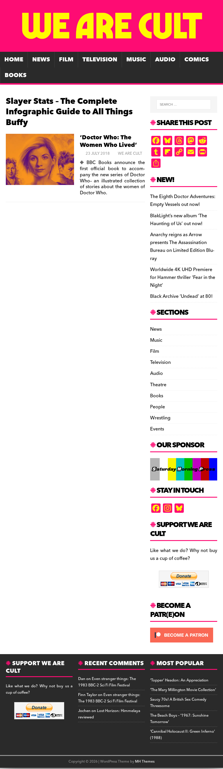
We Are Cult (130, 153)
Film (66, 60)
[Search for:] (184, 104)
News (41, 60)
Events (157, 429)
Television (99, 60)
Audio (165, 60)
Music (136, 60)
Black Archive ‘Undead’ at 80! (181, 296)
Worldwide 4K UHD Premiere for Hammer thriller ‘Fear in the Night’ (182, 277)
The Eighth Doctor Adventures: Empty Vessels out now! (182, 201)
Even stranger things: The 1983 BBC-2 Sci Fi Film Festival (107, 682)
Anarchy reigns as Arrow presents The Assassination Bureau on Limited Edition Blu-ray (182, 247)
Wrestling (160, 418)
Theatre (158, 385)
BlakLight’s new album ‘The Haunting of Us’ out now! (178, 220)
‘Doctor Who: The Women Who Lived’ (108, 141)
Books (15, 75)
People (157, 407)
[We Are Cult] (111, 48)
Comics (196, 60)
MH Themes (144, 762)
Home (13, 60)
